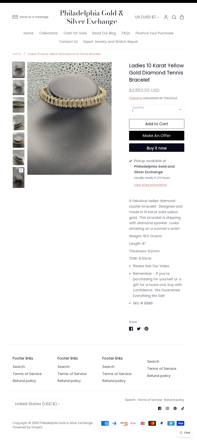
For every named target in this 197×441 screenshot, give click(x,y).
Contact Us (68, 41)
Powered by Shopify (28, 427)
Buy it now (157, 148)
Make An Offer (157, 135)
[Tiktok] (183, 408)
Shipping (135, 98)
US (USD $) (145, 17)
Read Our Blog (104, 33)
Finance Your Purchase (155, 33)
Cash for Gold (75, 33)
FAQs (126, 33)
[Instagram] (167, 408)
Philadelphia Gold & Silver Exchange (92, 17)
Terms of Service (27, 373)
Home (28, 33)
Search (19, 366)
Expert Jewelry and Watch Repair (110, 41)
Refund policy (24, 380)
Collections (48, 33)
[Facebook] (160, 408)
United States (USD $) (36, 403)
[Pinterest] (175, 408)
